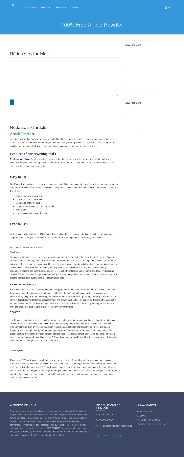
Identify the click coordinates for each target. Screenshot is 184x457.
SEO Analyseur (29, 7)
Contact (74, 7)
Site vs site (61, 7)
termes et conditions (148, 420)
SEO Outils (46, 7)
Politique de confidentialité (152, 424)
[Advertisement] (62, 40)
